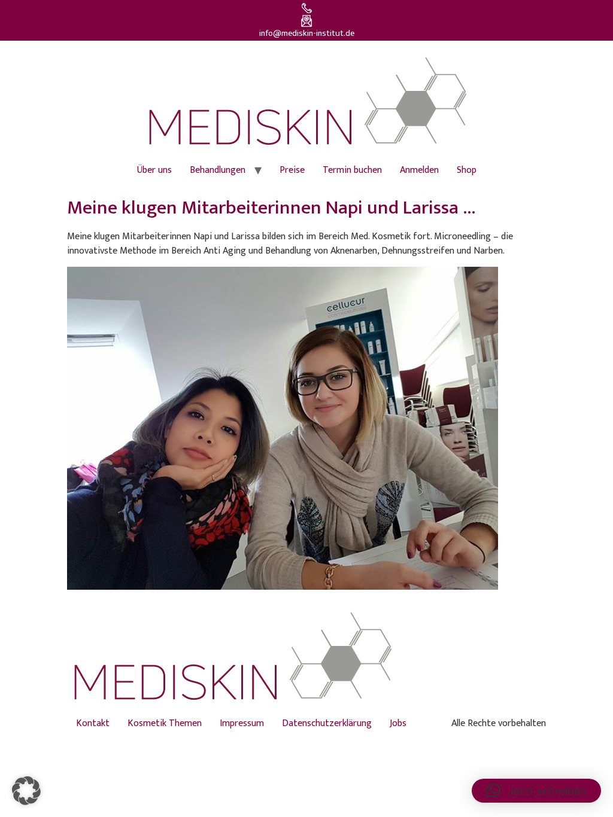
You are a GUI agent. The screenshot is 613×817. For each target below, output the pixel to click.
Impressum (242, 723)
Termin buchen (352, 170)
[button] (26, 790)
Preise (292, 170)
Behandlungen (217, 170)
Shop (467, 170)
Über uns (154, 170)
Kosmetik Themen (165, 723)
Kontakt (93, 723)
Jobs (398, 723)
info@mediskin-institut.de (306, 33)
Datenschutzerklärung (327, 723)
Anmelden (419, 170)
